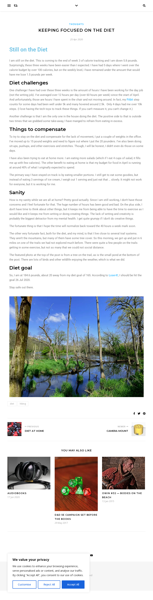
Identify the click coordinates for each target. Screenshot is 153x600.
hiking (23, 403)
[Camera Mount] (139, 429)
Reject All (49, 584)
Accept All (73, 584)
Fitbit (130, 99)
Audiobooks (16, 493)
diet (12, 403)
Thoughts (76, 24)
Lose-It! (113, 275)
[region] (48, 573)
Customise (24, 584)
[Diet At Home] (14, 429)
